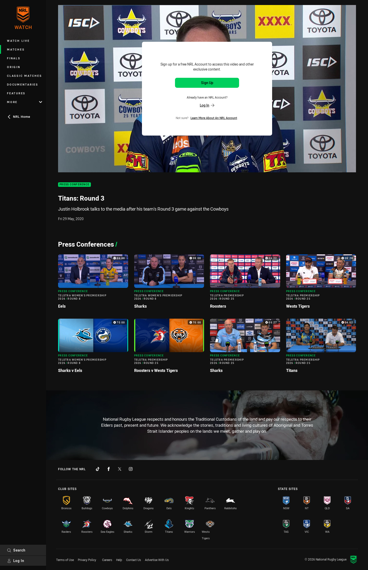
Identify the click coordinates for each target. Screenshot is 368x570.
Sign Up (207, 82)
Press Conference (74, 184)
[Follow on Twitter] (120, 468)
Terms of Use (65, 560)
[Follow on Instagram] (131, 468)
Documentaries (22, 84)
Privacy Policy (87, 560)
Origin (14, 67)
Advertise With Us (157, 560)
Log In (18, 560)
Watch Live (18, 41)
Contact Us (133, 560)
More (12, 102)
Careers (107, 560)
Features (16, 93)
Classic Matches (24, 76)
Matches (16, 49)
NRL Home (21, 116)
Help (119, 560)
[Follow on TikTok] (98, 468)
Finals (14, 58)
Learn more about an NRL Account (214, 117)
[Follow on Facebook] (109, 468)
